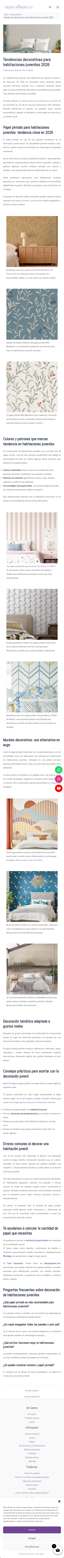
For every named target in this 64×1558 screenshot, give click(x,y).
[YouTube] (58, 788)
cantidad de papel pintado (37, 1240)
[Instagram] (58, 779)
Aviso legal (39, 1554)
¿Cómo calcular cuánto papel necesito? (32, 1493)
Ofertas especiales (32, 1449)
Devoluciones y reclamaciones (32, 1445)
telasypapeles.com (52, 1263)
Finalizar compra (32, 1418)
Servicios (32, 1489)
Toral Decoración (15, 1263)
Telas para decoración (32, 1481)
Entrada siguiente (32, 1397)
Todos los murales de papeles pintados (32, 1477)
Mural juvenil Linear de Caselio (29, 860)
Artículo (18, 70)
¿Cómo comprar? (32, 1434)
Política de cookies (26, 1554)
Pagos (32, 1441)
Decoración (9, 70)
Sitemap (32, 1461)
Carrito (32, 1422)
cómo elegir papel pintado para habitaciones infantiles (32, 1102)
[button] (59, 1501)
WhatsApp (7, 1256)
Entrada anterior (32, 1391)
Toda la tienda (32, 1485)
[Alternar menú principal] (58, 7)
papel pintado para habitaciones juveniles (39, 101)
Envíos (32, 1438)
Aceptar (32, 1529)
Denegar (32, 1538)
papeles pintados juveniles (26, 200)
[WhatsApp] (58, 770)
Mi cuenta (32, 1414)
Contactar (32, 1453)
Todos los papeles (32, 1473)
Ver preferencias (32, 1546)
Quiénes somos (32, 1457)
